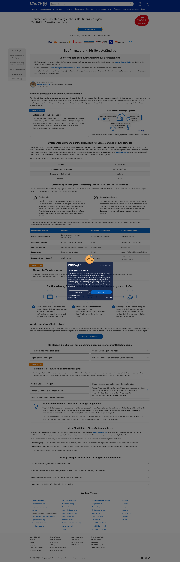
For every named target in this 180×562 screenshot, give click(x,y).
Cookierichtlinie (72, 297)
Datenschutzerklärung (74, 295)
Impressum (109, 297)
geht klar (101, 292)
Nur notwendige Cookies (105, 265)
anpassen (78, 292)
